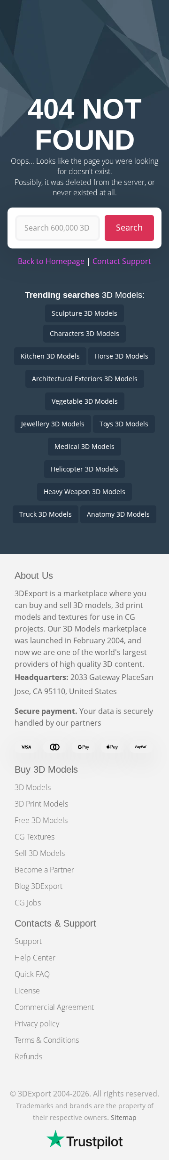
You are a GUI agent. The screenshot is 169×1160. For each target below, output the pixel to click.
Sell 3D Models (40, 853)
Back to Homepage (51, 261)
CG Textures (34, 837)
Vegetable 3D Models (85, 401)
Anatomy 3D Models (118, 514)
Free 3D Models (41, 820)
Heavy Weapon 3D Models (84, 491)
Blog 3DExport (38, 886)
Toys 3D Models (124, 423)
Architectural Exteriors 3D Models (85, 378)
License (27, 990)
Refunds (28, 1056)
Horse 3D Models (121, 356)
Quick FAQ (32, 974)
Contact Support (121, 261)
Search (129, 227)
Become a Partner (44, 869)
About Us (34, 575)
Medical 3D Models (84, 446)
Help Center (35, 957)
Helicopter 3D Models (84, 468)
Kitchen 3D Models (50, 356)
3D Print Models (41, 804)
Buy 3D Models (46, 769)
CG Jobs (28, 902)
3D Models (33, 787)
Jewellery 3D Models (52, 423)
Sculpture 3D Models (84, 313)
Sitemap (124, 1117)
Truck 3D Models (45, 514)
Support (28, 941)
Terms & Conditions (47, 1040)
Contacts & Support (55, 923)
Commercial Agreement (54, 1007)
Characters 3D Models (84, 333)
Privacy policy (37, 1023)
